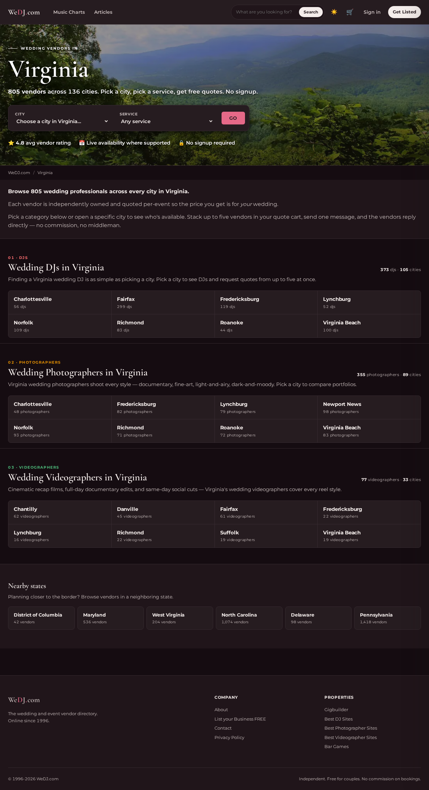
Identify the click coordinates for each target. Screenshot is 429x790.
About (221, 709)
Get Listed (404, 11)
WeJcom (24, 12)
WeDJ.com (19, 172)
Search (311, 11)
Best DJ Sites (338, 719)
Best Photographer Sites (350, 728)
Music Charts (69, 12)
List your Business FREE (240, 719)
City (20, 114)
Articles (103, 12)
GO (233, 118)
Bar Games (336, 746)
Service (129, 114)
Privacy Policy (229, 737)
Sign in (372, 12)
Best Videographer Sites (350, 737)
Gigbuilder (336, 709)
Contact (223, 728)
